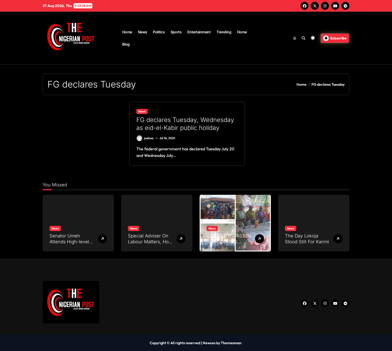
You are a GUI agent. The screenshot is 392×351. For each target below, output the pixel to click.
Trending (223, 32)
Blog (126, 44)
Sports (176, 32)
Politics (159, 32)
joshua (148, 138)
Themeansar (231, 343)
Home (127, 32)
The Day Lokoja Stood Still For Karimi (307, 238)
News (142, 32)
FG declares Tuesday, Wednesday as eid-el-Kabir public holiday (185, 124)
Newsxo (209, 343)
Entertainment (199, 32)
